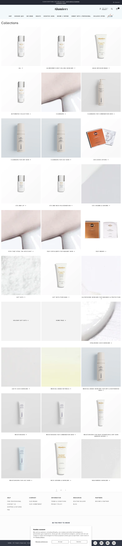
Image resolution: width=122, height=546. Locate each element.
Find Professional (14, 501)
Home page (60, 320)
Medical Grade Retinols (60, 389)
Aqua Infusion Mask (100, 68)
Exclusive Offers (99, 16)
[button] (112, 9)
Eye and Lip (20, 205)
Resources (77, 497)
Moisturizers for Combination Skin (60, 434)
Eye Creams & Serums (100, 205)
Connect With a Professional (81, 16)
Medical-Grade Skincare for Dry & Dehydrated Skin (101, 389)
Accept (60, 542)
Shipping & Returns (14, 507)
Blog (75, 504)
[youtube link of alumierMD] (101, 543)
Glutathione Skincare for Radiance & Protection (101, 297)
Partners (98, 497)
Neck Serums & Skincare (60, 480)
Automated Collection (20, 114)
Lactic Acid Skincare (20, 389)
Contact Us (11, 504)
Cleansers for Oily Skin (60, 159)
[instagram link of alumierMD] (95, 543)
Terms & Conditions (58, 501)
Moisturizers (20, 434)
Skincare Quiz (19, 16)
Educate (38, 16)
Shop (10, 16)
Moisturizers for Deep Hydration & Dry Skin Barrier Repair (101, 435)
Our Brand (30, 16)
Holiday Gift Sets (20, 320)
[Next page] (65, 490)
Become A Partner (63, 16)
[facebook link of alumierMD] (108, 543)
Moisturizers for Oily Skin (20, 480)
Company (32, 497)
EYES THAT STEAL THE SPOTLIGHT (20, 251)
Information (56, 497)
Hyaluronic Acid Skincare (100, 343)
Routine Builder (79, 501)
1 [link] (56, 490)
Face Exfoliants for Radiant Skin (60, 251)
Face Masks (100, 251)
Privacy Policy (40, 537)
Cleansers (60, 114)
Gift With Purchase (60, 297)
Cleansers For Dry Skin (20, 159)
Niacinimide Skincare (100, 480)
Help (9, 497)
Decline (79, 542)
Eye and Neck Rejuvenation (60, 205)
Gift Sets (20, 297)
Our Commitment (35, 504)
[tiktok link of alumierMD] (114, 543)
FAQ (8, 509)
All (20, 68)
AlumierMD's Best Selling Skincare (60, 68)
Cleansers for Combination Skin (100, 114)
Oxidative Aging (49, 16)
